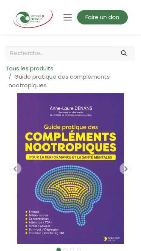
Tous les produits (29, 68)
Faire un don (102, 17)
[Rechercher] (124, 53)
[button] (15, 168)
